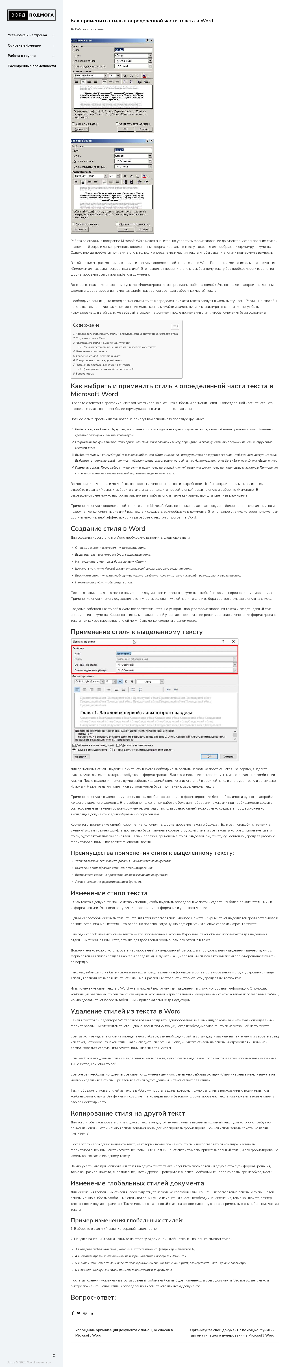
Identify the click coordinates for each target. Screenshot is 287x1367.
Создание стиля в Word (91, 338)
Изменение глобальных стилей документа (103, 364)
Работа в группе (22, 55)
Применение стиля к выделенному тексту (102, 343)
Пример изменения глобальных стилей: (108, 369)
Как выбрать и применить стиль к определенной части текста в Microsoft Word (127, 334)
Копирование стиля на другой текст (99, 360)
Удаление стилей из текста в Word (98, 356)
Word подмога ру (39, 1363)
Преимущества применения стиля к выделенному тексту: (119, 347)
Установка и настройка (27, 35)
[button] (173, 327)
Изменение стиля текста (91, 351)
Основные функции (24, 45)
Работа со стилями (89, 29)
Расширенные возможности (32, 66)
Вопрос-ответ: (85, 373)
